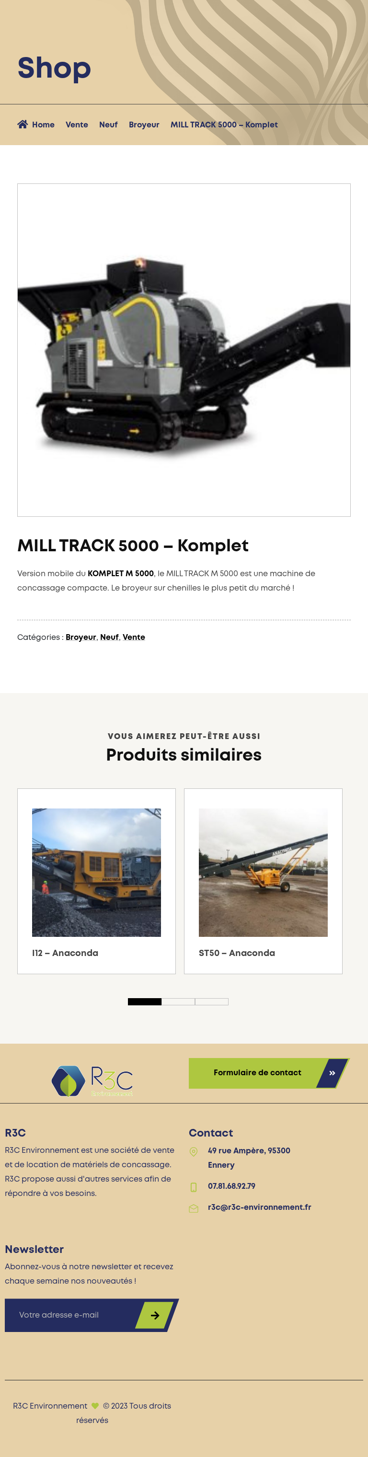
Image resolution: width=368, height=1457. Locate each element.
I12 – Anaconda (65, 953)
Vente (77, 125)
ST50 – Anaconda (237, 953)
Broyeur (144, 125)
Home (43, 125)
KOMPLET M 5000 (121, 574)
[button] (330, 496)
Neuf (108, 125)
